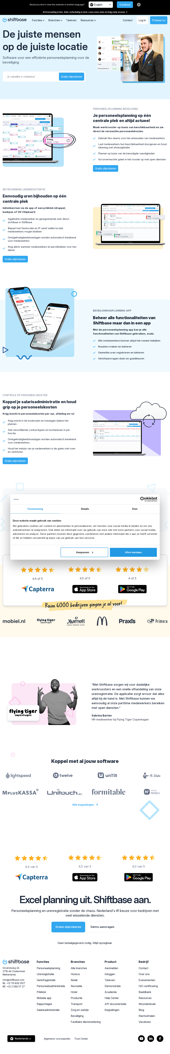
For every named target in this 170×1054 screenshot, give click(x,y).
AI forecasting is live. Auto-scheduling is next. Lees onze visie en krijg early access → (85, 12)
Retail (74, 980)
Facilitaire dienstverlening (86, 1021)
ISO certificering (148, 986)
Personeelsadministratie (51, 986)
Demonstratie (113, 986)
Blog (141, 1010)
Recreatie (76, 986)
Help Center (112, 998)
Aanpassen (82, 552)
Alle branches (79, 968)
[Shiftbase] (15, 20)
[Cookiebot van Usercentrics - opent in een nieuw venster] (142, 499)
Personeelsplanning (48, 968)
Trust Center (81, 1038)
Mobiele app (44, 998)
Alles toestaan (133, 552)
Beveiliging (77, 1016)
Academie (111, 992)
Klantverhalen (147, 1016)
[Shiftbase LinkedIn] (150, 1038)
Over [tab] (135, 508)
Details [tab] (85, 508)
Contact (127, 20)
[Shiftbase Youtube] (141, 1038)
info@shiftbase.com (13, 979)
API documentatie (115, 1004)
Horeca (75, 974)
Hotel (74, 992)
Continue (125, 4)
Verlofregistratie (46, 980)
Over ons (144, 974)
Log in (142, 20)
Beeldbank (145, 992)
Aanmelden (111, 968)
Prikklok (41, 992)
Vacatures (145, 1021)
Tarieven (71, 20)
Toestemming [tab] (35, 508)
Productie (76, 998)
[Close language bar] (139, 4)
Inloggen (110, 974)
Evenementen (147, 980)
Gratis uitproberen (71, 76)
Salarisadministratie (48, 1010)
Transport (76, 1004)
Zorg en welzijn (80, 1010)
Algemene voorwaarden (57, 1038)
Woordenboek (147, 1004)
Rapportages (44, 1004)
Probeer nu (158, 20)
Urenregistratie (45, 974)
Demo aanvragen (102, 927)
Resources (145, 998)
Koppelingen (112, 1010)
